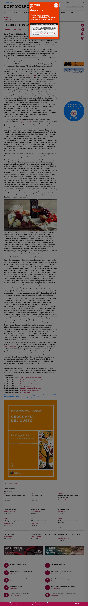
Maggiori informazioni (37, 604)
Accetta (77, 603)
